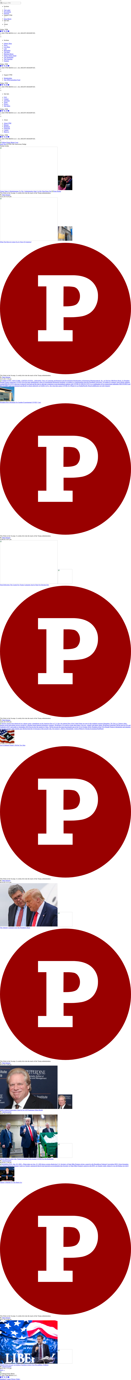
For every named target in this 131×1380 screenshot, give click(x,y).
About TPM (7, 123)
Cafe (5, 49)
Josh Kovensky (7, 1112)
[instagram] (6, 31)
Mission (6, 125)
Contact (6, 99)
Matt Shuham (6, 195)
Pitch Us (6, 132)
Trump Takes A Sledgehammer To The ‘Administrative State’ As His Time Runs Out (26, 191)
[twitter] (4, 1377)
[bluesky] (1, 31)
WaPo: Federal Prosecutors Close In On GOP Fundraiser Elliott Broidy (21, 1110)
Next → (2, 1370)
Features (6, 61)
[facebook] (2, 31)
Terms (6, 102)
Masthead (7, 126)
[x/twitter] (5, 31)
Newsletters (7, 12)
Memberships (8, 78)
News (5, 45)
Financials (7, 128)
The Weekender (8, 57)
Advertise (7, 100)
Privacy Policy (15, 1379)
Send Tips (3, 144)
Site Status (7, 106)
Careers (6, 130)
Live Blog (7, 47)
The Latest (7, 10)
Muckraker (7, 50)
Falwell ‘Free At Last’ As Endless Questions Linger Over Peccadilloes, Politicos (24, 1365)
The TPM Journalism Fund (12, 80)
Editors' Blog (8, 43)
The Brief (7, 52)
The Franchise (8, 59)
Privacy (6, 104)
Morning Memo (8, 54)
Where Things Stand (10, 55)
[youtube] (8, 31)
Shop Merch (7, 19)
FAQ (5, 97)
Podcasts (6, 13)
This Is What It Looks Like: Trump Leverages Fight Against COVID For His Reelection (27, 1159)
